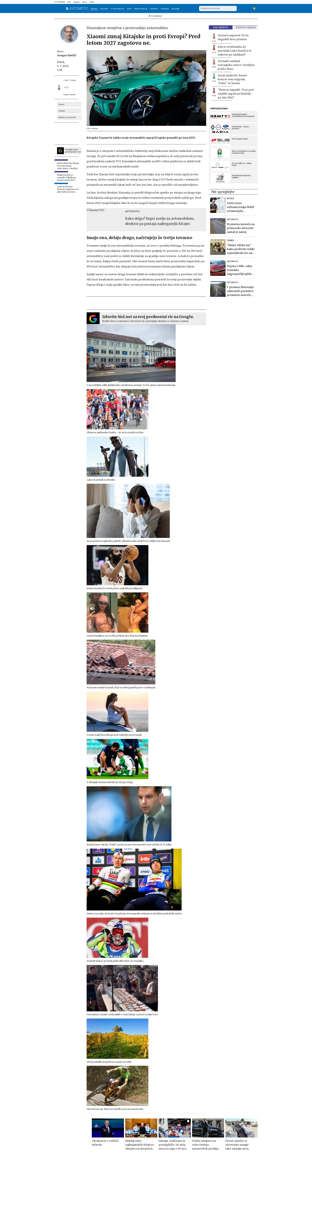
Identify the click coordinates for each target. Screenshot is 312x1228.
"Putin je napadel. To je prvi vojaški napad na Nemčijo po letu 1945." (236, 93)
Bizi (69, 2)
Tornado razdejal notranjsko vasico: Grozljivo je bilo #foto (236, 64)
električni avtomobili (67, 117)
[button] (56, 8)
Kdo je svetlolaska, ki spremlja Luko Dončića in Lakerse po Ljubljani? (234, 50)
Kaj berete (221, 27)
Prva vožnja (140, 9)
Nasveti (154, 9)
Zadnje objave (246, 27)
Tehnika (165, 9)
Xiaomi (61, 104)
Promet (104, 9)
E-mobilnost (156, 16)
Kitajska (61, 111)
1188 (91, 2)
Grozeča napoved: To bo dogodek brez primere (233, 37)
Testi (129, 9)
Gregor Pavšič (66, 55)
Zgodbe (175, 9)
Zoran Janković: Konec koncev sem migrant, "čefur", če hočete (232, 79)
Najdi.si (76, 2)
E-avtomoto (117, 9)
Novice (94, 9)
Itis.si (84, 2)
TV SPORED (59, 2)
